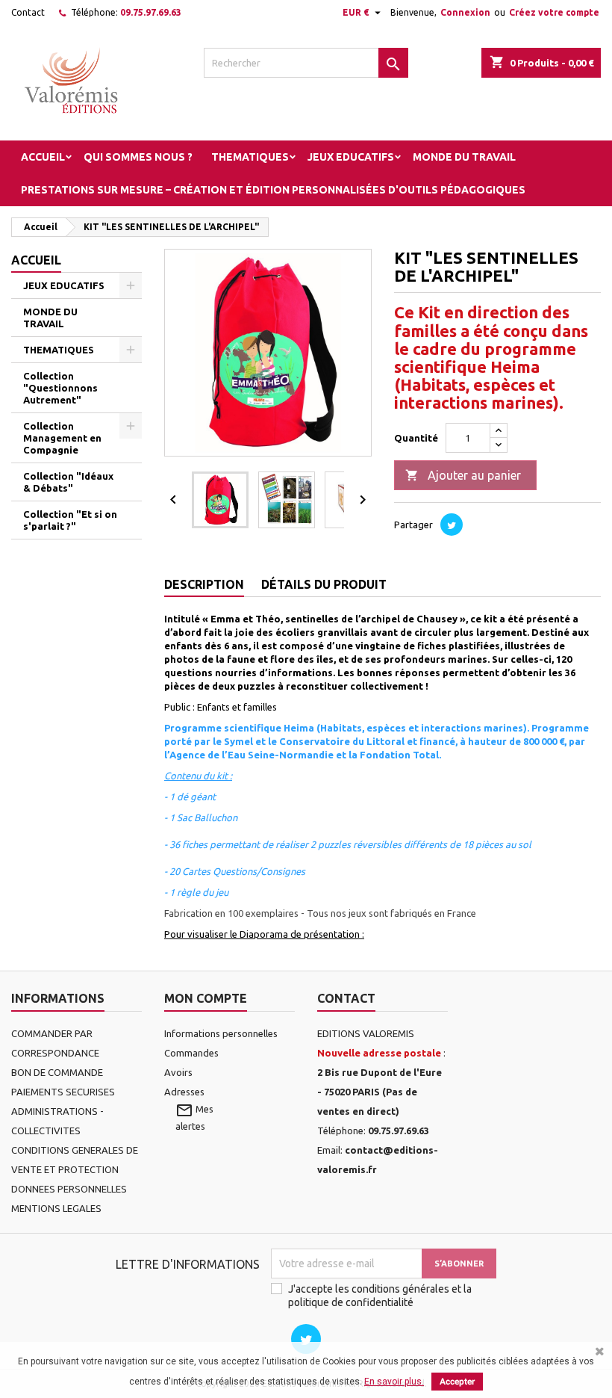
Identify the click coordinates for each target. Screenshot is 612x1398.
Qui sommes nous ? (138, 157)
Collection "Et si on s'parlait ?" (70, 520)
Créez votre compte (554, 12)
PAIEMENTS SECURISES (63, 1091)
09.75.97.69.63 (150, 12)
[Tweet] (451, 524)
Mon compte (205, 998)
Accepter (457, 1381)
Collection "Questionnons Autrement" (60, 388)
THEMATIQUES (250, 157)
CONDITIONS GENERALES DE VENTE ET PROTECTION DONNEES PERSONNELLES (74, 1169)
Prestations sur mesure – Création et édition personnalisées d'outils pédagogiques (273, 190)
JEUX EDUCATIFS (350, 157)
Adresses (184, 1091)
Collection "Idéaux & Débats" (68, 482)
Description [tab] (204, 584)
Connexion (465, 12)
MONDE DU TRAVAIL (464, 157)
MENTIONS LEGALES (56, 1208)
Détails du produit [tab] (324, 584)
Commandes (191, 1053)
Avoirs (178, 1072)
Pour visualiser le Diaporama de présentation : (264, 934)
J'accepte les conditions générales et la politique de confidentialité (380, 1295)
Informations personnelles (221, 1033)
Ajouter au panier (463, 475)
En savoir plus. (394, 1381)
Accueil (43, 157)
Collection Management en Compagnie (62, 438)
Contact (28, 12)
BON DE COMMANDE (57, 1072)
